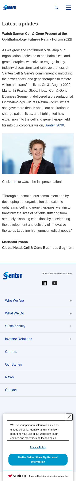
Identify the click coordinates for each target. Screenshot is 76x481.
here (14, 182)
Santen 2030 (54, 125)
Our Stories (13, 364)
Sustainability (15, 326)
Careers (11, 351)
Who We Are (14, 300)
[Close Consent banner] (69, 417)
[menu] (68, 7)
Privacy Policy (38, 447)
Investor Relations (18, 339)
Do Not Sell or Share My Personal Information (38, 459)
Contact (11, 390)
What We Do (14, 313)
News (9, 377)
